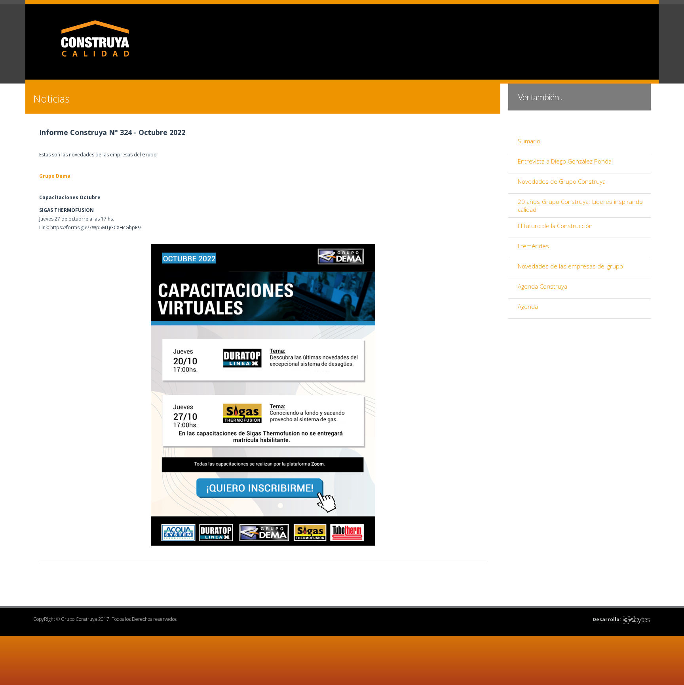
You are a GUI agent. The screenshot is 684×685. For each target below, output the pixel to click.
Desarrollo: (607, 619)
